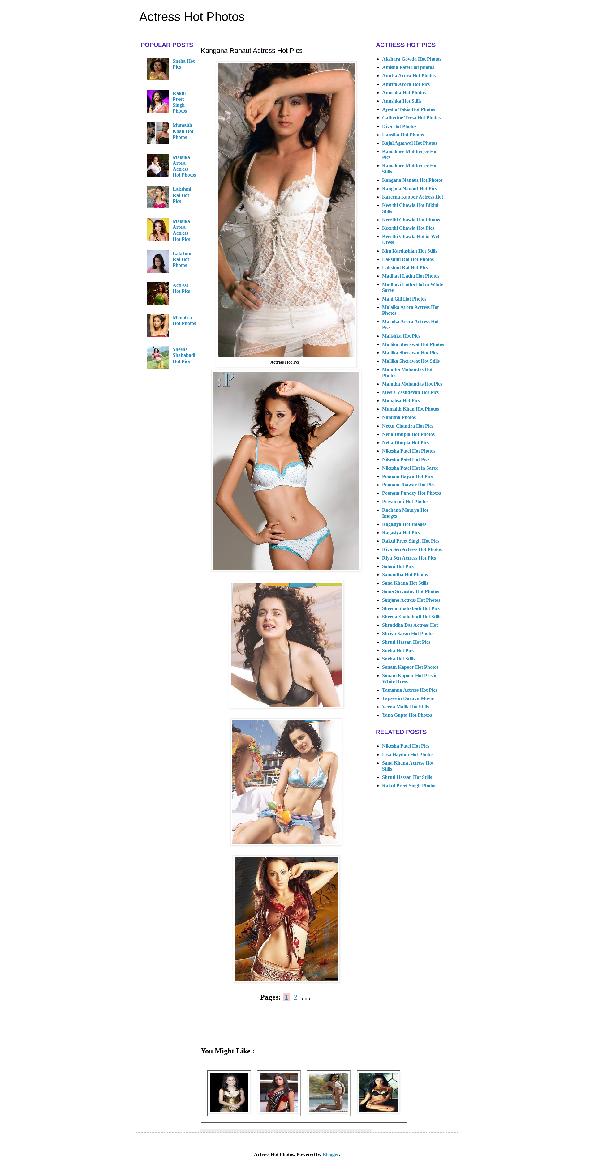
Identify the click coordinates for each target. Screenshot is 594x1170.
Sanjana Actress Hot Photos (411, 600)
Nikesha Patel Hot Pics (405, 459)
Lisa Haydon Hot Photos (407, 754)
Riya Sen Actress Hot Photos (412, 549)
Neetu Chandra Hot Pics (407, 426)
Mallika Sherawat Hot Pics (410, 352)
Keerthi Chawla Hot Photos (411, 219)
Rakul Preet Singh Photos (409, 785)
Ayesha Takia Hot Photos (408, 109)
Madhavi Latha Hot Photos (410, 276)
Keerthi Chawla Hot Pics (408, 228)
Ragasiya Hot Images (404, 524)
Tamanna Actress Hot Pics (409, 690)
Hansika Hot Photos (403, 134)
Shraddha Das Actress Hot (410, 625)
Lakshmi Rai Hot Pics (182, 194)
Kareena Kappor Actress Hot (412, 196)
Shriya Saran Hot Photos (408, 633)
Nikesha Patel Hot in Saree (410, 468)
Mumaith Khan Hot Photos (183, 130)
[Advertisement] (286, 1028)
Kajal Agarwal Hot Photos (409, 143)
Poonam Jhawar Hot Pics (408, 484)
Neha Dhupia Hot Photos (408, 434)
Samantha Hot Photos (405, 574)
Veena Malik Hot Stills (405, 706)
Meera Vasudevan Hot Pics (410, 392)
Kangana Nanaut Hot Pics (409, 188)
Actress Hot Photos (192, 16)
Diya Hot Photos (399, 126)
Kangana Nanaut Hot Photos (412, 180)
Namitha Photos (399, 417)
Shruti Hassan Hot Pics (406, 642)
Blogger (331, 1154)
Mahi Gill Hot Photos (404, 298)
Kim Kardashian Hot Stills (409, 251)
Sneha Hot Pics (398, 650)
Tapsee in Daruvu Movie (408, 698)
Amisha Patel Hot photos (408, 67)
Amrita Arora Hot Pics (406, 84)
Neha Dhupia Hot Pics (405, 442)
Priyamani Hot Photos (405, 501)
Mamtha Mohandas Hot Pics (412, 383)
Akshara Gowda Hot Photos (411, 59)
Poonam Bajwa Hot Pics (407, 476)
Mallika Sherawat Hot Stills (411, 361)
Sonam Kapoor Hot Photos (410, 667)
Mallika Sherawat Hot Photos (413, 344)
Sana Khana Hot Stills (405, 583)
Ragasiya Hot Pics (401, 532)
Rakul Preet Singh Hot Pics (410, 541)
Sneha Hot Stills (398, 658)
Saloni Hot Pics (398, 566)
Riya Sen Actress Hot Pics (409, 558)
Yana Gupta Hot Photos (407, 715)
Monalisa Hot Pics (401, 400)
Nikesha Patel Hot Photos (408, 451)
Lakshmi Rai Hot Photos (182, 259)
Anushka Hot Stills (401, 101)
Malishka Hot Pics (401, 336)
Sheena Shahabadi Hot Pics (184, 355)
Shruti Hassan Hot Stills (407, 777)
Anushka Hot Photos (404, 92)
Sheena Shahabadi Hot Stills (411, 616)
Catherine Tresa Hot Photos (411, 117)
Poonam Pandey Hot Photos (411, 493)
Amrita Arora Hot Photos (409, 75)
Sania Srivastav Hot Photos (410, 591)
